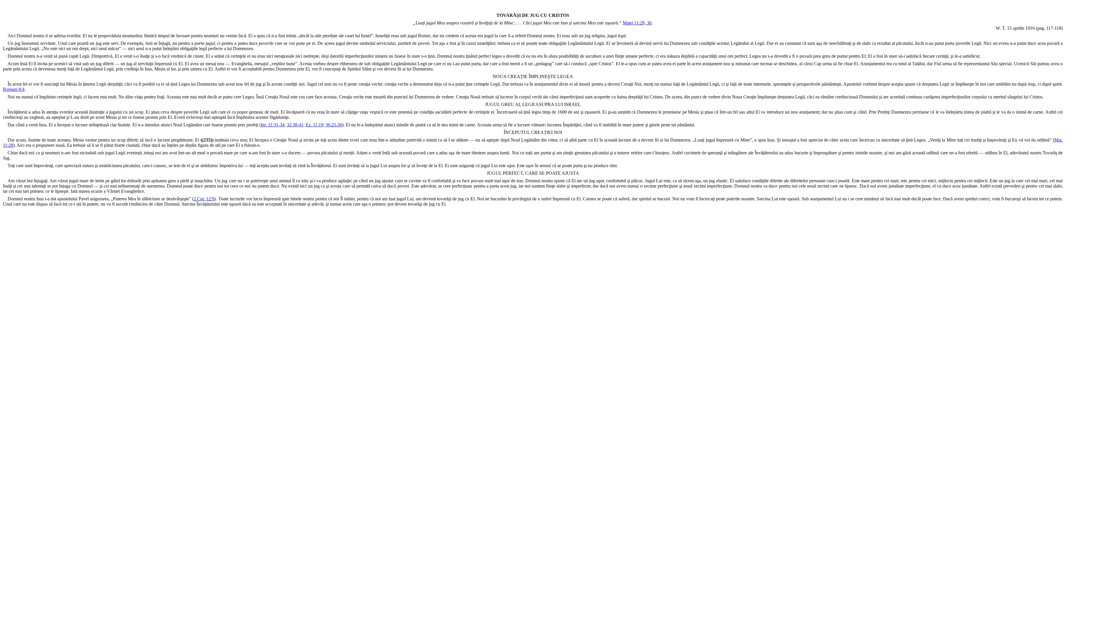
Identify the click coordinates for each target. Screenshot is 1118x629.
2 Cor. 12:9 (204, 198)
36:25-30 (334, 124)
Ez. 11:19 (314, 124)
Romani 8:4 (13, 89)
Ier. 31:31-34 (272, 124)
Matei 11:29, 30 (637, 22)
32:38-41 (295, 124)
